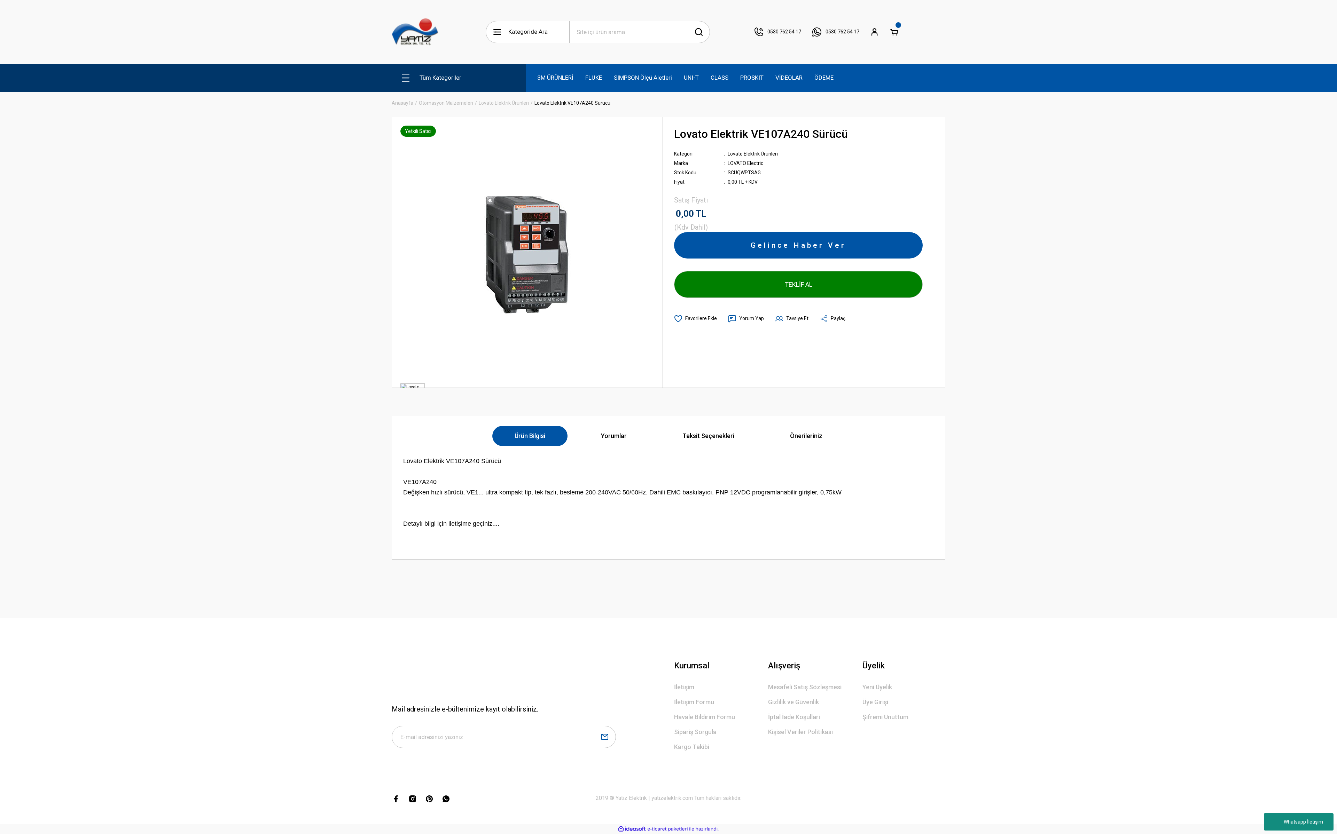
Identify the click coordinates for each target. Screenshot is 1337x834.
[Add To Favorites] (695, 319)
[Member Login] (874, 32)
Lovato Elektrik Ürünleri (753, 154)
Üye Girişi (875, 702)
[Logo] (415, 32)
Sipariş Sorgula (695, 732)
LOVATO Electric (745, 163)
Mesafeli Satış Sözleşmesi (805, 687)
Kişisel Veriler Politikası (800, 732)
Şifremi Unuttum (885, 717)
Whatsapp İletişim (1303, 822)
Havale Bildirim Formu (704, 717)
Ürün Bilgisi (530, 435)
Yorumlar (614, 435)
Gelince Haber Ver (798, 245)
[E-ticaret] (667, 829)
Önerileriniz (806, 435)
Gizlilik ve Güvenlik (793, 702)
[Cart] (894, 32)
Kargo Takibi (691, 746)
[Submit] (605, 737)
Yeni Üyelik (877, 687)
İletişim (684, 687)
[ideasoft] (632, 829)
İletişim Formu (694, 702)
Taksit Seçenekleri (708, 435)
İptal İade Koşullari (794, 717)
